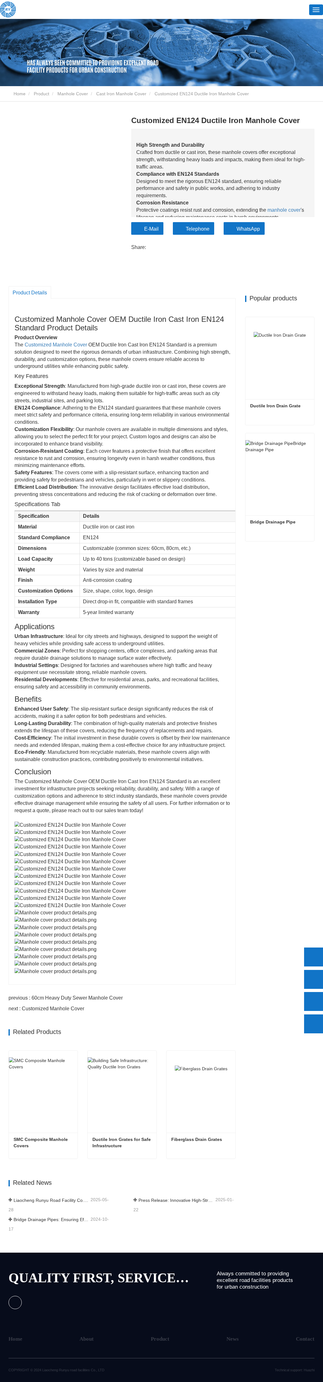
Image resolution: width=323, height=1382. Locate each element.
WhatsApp (248, 229)
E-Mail (151, 229)
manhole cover (284, 210)
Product (41, 93)
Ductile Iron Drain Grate (275, 405)
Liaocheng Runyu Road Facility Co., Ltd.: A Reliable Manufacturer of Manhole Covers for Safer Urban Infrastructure (51, 1200)
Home (19, 93)
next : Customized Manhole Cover (46, 1008)
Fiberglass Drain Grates (196, 1139)
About (86, 1339)
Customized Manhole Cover (56, 344)
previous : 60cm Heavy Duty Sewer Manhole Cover (66, 998)
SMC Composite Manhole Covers (41, 1142)
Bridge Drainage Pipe (273, 521)
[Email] (313, 1001)
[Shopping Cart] (288, 10)
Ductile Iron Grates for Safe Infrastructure (122, 1142)
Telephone (197, 229)
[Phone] (313, 979)
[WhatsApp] (313, 957)
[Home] (8, 9)
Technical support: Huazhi (294, 1370)
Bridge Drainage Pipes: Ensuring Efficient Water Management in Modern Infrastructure (51, 1219)
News (232, 1339)
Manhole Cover (72, 93)
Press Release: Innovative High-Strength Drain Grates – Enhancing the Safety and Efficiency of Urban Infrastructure (176, 1200)
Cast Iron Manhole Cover (121, 93)
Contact (305, 1339)
